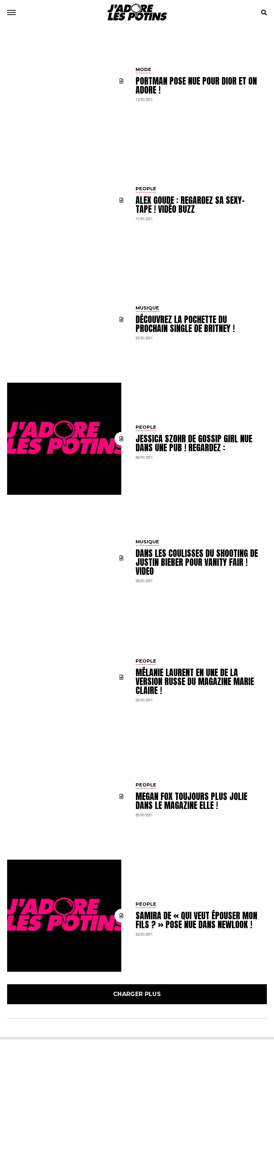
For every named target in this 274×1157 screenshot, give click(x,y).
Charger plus (137, 994)
